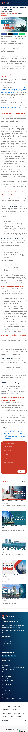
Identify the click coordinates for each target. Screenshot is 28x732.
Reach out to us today (10, 424)
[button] (4, 34)
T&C (23, 713)
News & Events (17, 706)
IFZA (2, 671)
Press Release (6, 709)
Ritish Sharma (4, 13)
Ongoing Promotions (6, 663)
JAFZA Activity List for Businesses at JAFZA (12, 551)
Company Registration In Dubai (9, 669)
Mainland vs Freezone (9, 430)
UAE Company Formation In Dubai (9, 650)
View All (24, 481)
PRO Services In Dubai (6, 641)
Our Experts (14, 709)
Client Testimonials (7, 713)
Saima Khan (15, 13)
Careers (9, 706)
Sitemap (19, 716)
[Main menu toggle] (25, 3)
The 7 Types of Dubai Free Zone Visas (10, 575)
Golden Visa (4, 645)
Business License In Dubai (7, 639)
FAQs (4, 706)
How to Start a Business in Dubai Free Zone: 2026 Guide (13, 526)
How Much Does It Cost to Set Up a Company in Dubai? (14, 667)
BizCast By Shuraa (6, 674)
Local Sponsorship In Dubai (8, 648)
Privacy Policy (17, 713)
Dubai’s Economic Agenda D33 (14, 168)
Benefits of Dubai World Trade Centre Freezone (13, 598)
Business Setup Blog (6, 665)
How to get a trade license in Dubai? (13, 431)
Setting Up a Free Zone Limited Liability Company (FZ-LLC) (13, 501)
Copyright (12, 716)
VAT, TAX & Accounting (6, 643)
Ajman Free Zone (18, 89)
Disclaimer (5, 716)
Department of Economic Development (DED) (12, 107)
